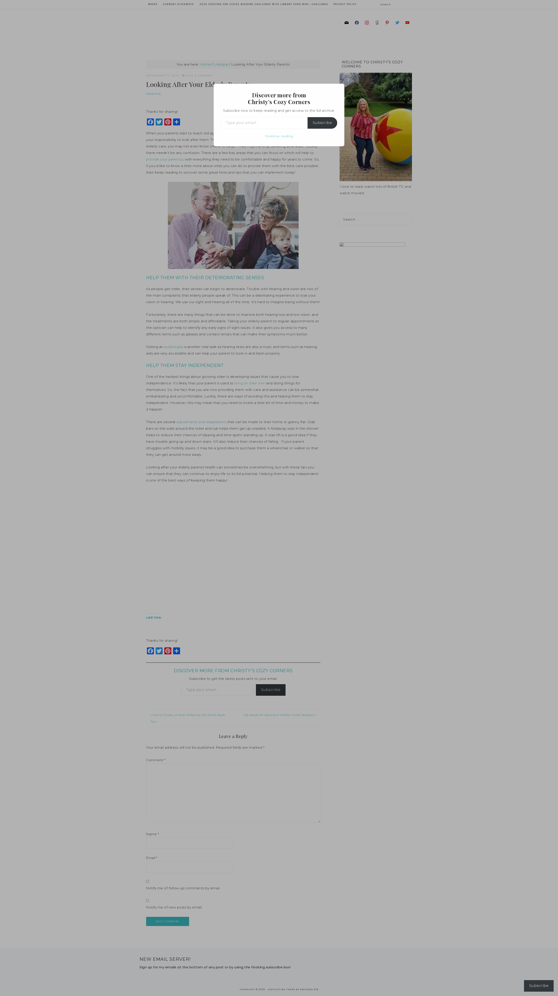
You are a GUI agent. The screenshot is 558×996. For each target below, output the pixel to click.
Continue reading (279, 136)
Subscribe (322, 123)
